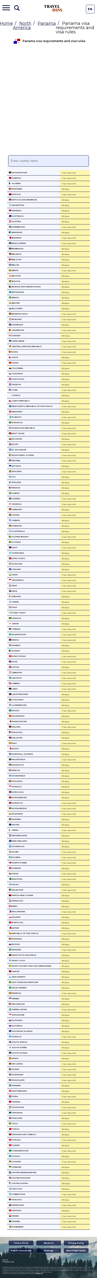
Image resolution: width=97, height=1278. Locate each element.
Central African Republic (26, 346)
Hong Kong (18, 558)
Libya (14, 689)
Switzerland (19, 1091)
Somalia (16, 1036)
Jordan (15, 629)
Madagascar (19, 721)
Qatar (15, 928)
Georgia (16, 504)
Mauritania (18, 759)
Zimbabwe (17, 1227)
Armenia (16, 210)
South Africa (19, 1042)
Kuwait (15, 651)
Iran (14, 585)
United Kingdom (20, 1178)
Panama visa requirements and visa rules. (54, 41)
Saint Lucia (18, 960)
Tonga (15, 1129)
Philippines (18, 911)
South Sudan (19, 1053)
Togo (14, 1123)
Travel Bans (53, 8)
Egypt (14, 444)
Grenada (16, 526)
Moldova (16, 781)
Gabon (15, 493)
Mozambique (19, 808)
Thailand (16, 1118)
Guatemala (18, 531)
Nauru (15, 824)
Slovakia (16, 1020)
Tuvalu (15, 1156)
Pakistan (16, 879)
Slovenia (16, 1025)
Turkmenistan (19, 1150)
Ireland (16, 596)
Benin (14, 270)
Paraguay (17, 900)
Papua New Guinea (22, 895)
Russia (15, 944)
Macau (15, 710)
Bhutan (16, 276)
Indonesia (17, 580)
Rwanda (16, 949)
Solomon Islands (21, 1031)
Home (6, 23)
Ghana (15, 515)
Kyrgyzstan (18, 656)
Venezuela (17, 1205)
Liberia (15, 683)
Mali (14, 743)
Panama (47, 23)
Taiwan (15, 1102)
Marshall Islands (22, 754)
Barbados (17, 248)
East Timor (17, 433)
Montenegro (19, 797)
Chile (14, 357)
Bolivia (15, 281)
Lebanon (16, 672)
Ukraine (16, 1167)
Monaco (16, 786)
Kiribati (16, 645)
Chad (14, 352)
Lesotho (16, 678)
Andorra (16, 189)
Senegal (16, 993)
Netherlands (19, 835)
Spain (14, 1058)
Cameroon (17, 330)
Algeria (16, 183)
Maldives (16, 737)
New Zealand (19, 841)
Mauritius (17, 765)
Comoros (17, 373)
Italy (14, 607)
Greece (15, 520)
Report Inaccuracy (21, 1250)
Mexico (15, 770)
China (15, 362)
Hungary (16, 564)
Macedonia (17, 716)
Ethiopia (16, 471)
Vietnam (16, 1210)
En (90, 9)
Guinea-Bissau (20, 536)
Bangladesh (18, 243)
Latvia (15, 667)
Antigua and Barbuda (24, 199)
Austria (16, 221)
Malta (15, 748)
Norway (16, 868)
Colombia (17, 368)
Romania (16, 939)
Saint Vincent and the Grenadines (31, 966)
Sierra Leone (19, 1009)
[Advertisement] (48, 102)
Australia (17, 216)
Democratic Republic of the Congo (32, 406)
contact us (39, 1273)
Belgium (16, 259)
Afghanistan (19, 172)
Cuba (14, 390)
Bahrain (16, 238)
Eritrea (15, 460)
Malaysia (16, 732)
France (15, 487)
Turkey (15, 1145)
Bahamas (16, 232)
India (14, 574)
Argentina (17, 205)
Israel (15, 602)
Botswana (17, 292)
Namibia (16, 819)
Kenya (15, 640)
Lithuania (17, 699)
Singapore (17, 1015)
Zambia (15, 1221)
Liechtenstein (19, 694)
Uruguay (16, 1189)
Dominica (17, 422)
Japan (15, 623)
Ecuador (16, 439)
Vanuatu (16, 1199)
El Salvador (18, 449)
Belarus (16, 254)
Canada (15, 335)
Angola (16, 194)
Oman (14, 873)
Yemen (15, 1216)
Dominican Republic (23, 428)
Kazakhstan (18, 634)
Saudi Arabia (19, 987)
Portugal (17, 922)
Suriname (17, 1074)
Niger (14, 852)
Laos (14, 661)
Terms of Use (20, 1243)
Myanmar (17, 814)
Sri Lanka (17, 1064)
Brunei (15, 303)
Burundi (16, 319)
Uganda (16, 1161)
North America (22, 25)
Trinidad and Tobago (23, 1134)
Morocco (17, 803)
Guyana (16, 542)
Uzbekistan (18, 1194)
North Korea (19, 862)
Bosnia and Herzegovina (26, 286)
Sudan (15, 1069)
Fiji (13, 477)
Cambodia (17, 324)
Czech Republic (20, 401)
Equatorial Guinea (22, 455)
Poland (15, 917)
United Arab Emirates (23, 1172)
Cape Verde (17, 341)
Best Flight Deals (76, 1250)
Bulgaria (17, 308)
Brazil (15, 297)
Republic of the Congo (24, 933)
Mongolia (17, 792)
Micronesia (18, 776)
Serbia (15, 998)
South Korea (19, 1047)
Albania (16, 178)
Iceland (16, 569)
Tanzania (17, 1112)
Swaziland (17, 1080)
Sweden (16, 1085)
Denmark (16, 411)
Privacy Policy (76, 1243)
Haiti (14, 547)
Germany (16, 509)
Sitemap (48, 1250)
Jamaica (16, 618)
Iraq (14, 591)
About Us (49, 1243)
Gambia (15, 498)
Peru (14, 906)
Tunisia (15, 1140)
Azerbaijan (18, 227)
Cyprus (15, 395)
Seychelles (18, 1004)
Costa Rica (17, 379)
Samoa (15, 971)
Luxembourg (19, 705)
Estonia (16, 466)
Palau (15, 884)
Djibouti (16, 417)
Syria (14, 1096)
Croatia (16, 384)
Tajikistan (17, 1107)
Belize (15, 265)
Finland (16, 482)
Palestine (17, 890)
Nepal (15, 830)
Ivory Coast (18, 612)
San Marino (18, 977)
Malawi (15, 727)
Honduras (17, 553)
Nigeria (15, 857)
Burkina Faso (19, 314)
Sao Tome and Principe (24, 982)
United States (19, 1183)
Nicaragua (17, 846)
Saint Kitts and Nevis (23, 955)
